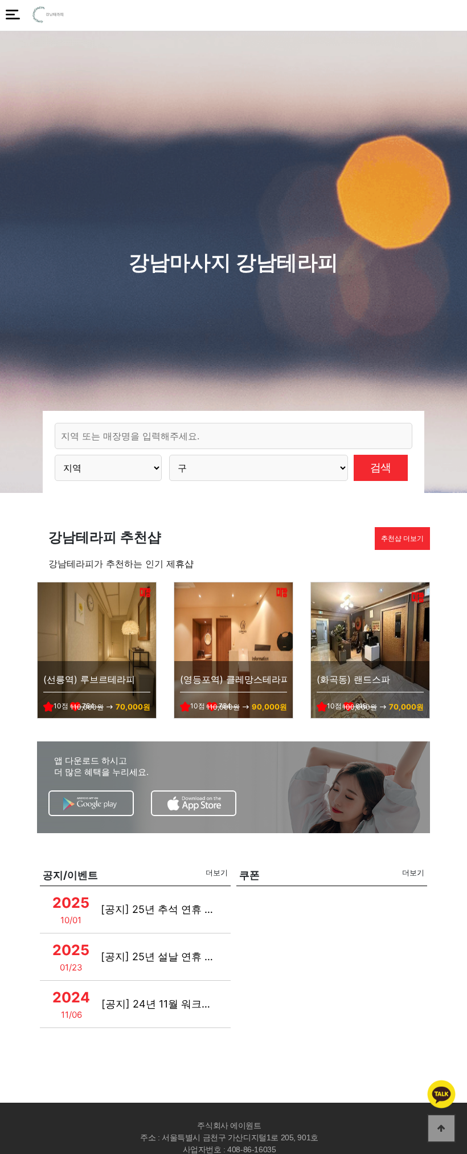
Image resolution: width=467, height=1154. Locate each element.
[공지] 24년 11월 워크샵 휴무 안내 (159, 1004)
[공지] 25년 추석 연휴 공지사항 (159, 909)
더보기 (217, 872)
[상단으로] (441, 1128)
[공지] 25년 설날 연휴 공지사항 (159, 957)
